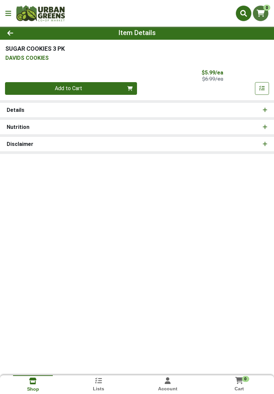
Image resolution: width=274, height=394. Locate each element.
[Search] (243, 13)
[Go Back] (38, 32)
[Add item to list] (262, 88)
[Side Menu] (8, 13)
